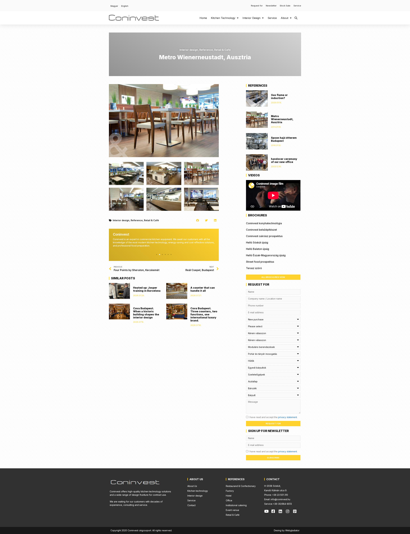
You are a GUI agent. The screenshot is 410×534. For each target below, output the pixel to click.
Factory (230, 490)
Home (203, 18)
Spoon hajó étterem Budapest (284, 139)
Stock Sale (285, 5)
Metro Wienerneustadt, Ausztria (282, 119)
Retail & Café (222, 49)
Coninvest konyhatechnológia (264, 223)
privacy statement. (287, 417)
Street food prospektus (260, 261)
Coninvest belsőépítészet (261, 229)
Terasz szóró (254, 268)
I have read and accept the (273, 417)
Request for (257, 5)
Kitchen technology (223, 18)
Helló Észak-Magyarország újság (266, 255)
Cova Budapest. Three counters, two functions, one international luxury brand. (203, 314)
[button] (296, 18)
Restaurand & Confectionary (241, 486)
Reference (206, 49)
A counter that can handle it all (202, 289)
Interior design (251, 18)
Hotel (228, 495)
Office (229, 500)
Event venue (232, 510)
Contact (191, 505)
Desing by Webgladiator (286, 530)
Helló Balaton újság (257, 249)
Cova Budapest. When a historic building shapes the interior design (146, 313)
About (284, 18)
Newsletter (271, 5)
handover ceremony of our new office (284, 160)
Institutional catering (236, 505)
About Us (192, 486)
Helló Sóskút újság (257, 242)
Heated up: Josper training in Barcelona (146, 289)
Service (297, 5)
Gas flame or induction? (279, 96)
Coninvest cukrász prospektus (264, 236)
